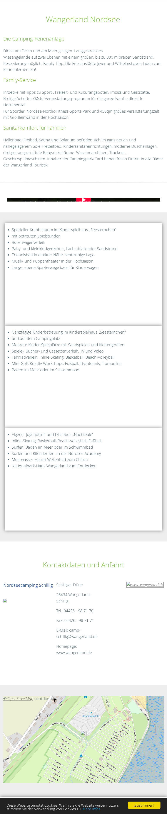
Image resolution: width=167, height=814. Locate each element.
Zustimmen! (144, 805)
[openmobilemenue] (4, 4)
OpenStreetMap (20, 698)
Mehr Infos (91, 808)
